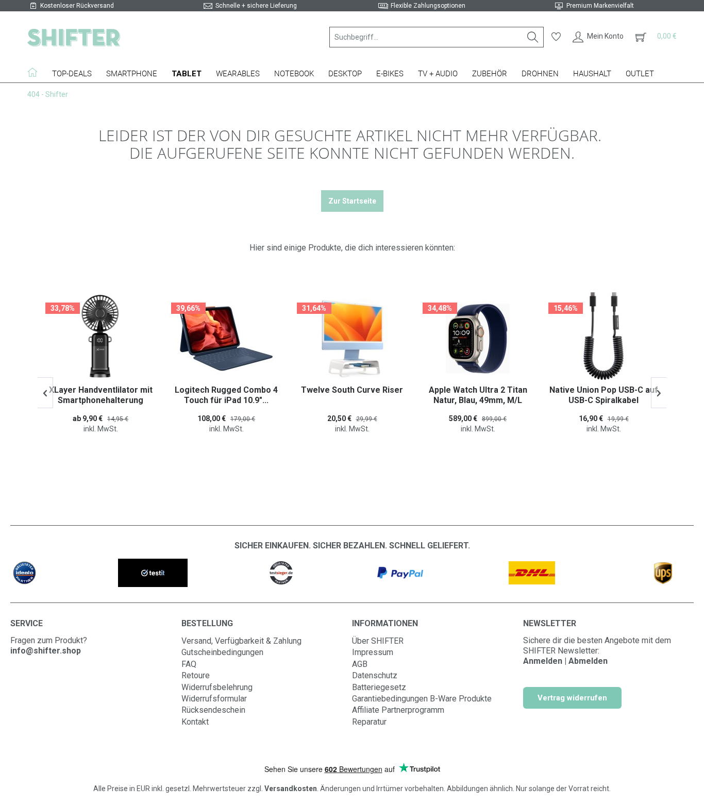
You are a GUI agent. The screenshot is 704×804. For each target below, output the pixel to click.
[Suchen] (533, 37)
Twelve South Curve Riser (352, 390)
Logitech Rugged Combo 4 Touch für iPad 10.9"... (226, 395)
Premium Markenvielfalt (600, 5)
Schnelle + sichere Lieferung (256, 5)
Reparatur (369, 722)
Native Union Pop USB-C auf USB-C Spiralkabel (603, 395)
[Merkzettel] (556, 37)
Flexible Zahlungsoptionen (428, 5)
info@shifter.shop (45, 651)
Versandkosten (290, 788)
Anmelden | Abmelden (565, 661)
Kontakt (195, 722)
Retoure (195, 675)
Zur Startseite (352, 201)
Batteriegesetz (379, 687)
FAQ (188, 664)
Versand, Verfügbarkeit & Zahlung (241, 641)
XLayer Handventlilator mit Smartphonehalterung (101, 395)
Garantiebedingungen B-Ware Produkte (422, 698)
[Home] (36, 72)
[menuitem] (436, 37)
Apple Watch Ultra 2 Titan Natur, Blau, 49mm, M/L (478, 395)
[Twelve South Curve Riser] (352, 338)
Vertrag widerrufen (572, 697)
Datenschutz (374, 675)
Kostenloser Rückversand (77, 5)
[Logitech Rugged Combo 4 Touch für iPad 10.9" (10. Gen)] (226, 338)
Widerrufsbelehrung (217, 687)
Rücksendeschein (213, 710)
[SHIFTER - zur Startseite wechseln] (73, 37)
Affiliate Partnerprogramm (398, 710)
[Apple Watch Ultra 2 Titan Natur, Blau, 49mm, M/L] (478, 338)
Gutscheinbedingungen (222, 652)
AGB (359, 664)
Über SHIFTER (378, 641)
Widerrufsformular (214, 698)
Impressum (372, 652)
